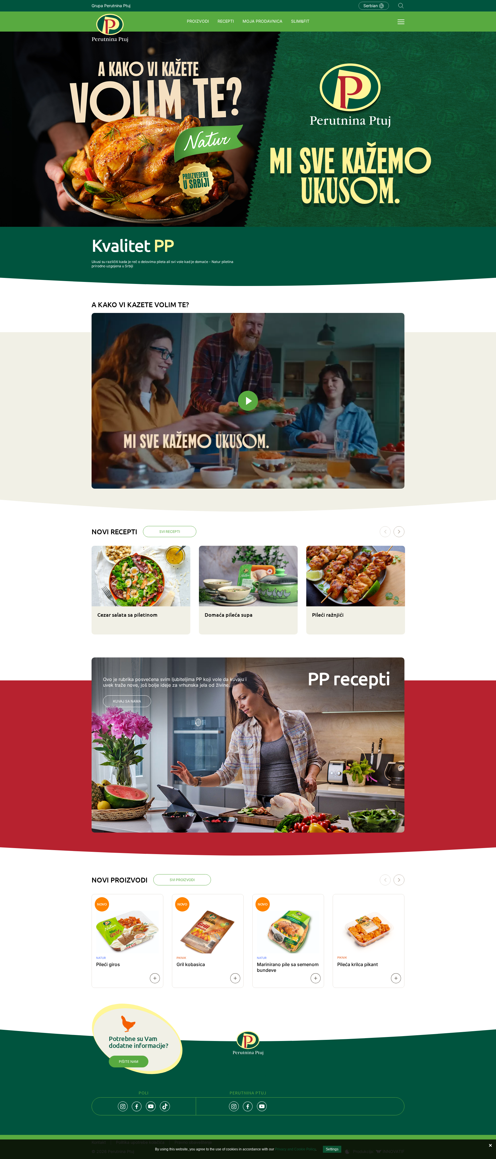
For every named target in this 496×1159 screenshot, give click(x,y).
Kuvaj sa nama (127, 701)
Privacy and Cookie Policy (295, 1149)
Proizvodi (198, 21)
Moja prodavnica (262, 21)
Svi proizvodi (182, 880)
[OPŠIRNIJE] (155, 978)
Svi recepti (169, 531)
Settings (332, 1149)
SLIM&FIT (300, 21)
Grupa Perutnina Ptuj (111, 5)
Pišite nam (128, 1061)
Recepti (226, 21)
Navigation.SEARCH (401, 5)
